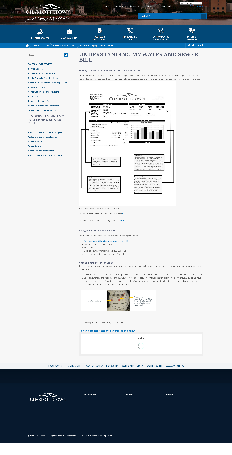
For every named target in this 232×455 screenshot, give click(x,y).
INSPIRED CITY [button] (112, 366)
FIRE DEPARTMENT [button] (74, 366)
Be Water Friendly (36, 87)
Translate (198, 6)
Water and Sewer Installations (42, 137)
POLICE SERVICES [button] (55, 366)
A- (199, 45)
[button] (48, 13)
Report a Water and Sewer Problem (45, 155)
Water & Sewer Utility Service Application (47, 82)
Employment (165, 6)
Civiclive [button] (80, 436)
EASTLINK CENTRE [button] (154, 366)
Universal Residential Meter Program (45, 132)
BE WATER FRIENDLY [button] (94, 366)
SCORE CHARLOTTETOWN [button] (132, 366)
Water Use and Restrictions (41, 150)
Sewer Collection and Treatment (43, 105)
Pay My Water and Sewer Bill (41, 73)
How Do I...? (145, 16)
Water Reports (35, 141)
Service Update (35, 68)
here (124, 213)
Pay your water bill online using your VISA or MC (106, 241)
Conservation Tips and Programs (43, 92)
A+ (203, 45)
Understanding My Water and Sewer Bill (46, 120)
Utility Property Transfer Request (44, 78)
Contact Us (135, 6)
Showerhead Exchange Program (43, 110)
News (149, 6)
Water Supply (34, 146)
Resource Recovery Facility (40, 101)
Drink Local (33, 96)
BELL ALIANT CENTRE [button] (175, 366)
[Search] (66, 55)
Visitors (119, 6)
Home (106, 6)
